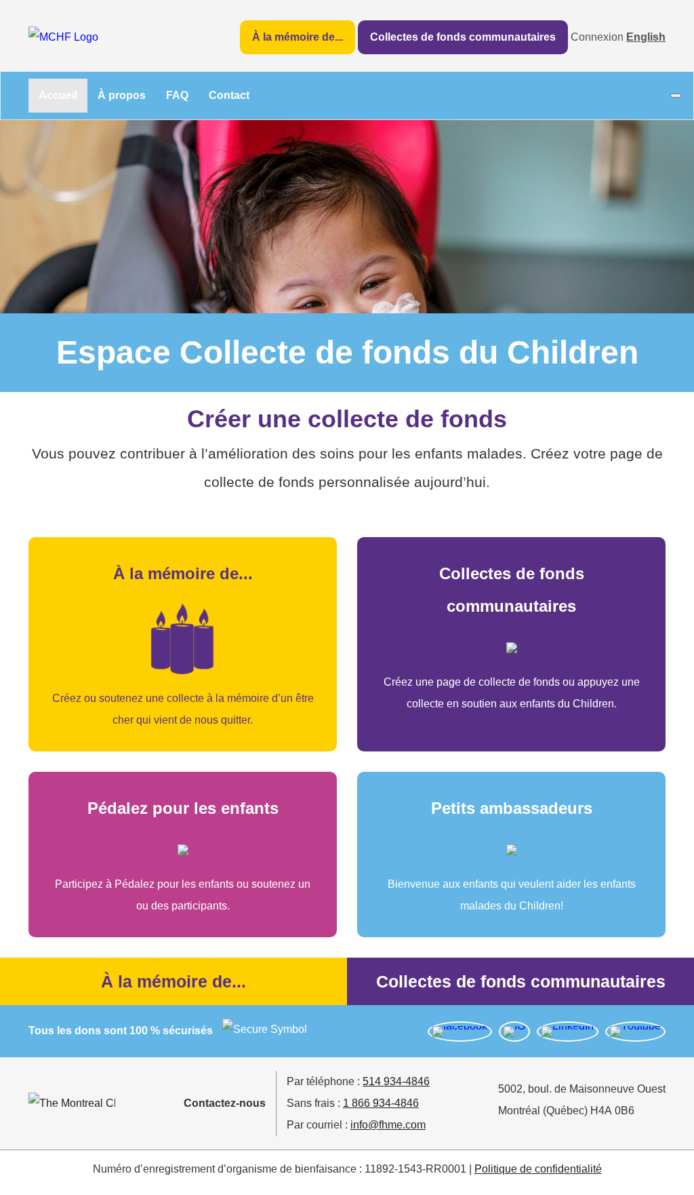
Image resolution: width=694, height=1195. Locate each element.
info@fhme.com (388, 1125)
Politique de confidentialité (538, 1169)
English (646, 37)
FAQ (177, 95)
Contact (229, 95)
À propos (122, 95)
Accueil (58, 95)
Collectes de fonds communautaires (463, 37)
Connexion (597, 37)
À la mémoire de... (297, 37)
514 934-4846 (396, 1081)
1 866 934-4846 (381, 1103)
